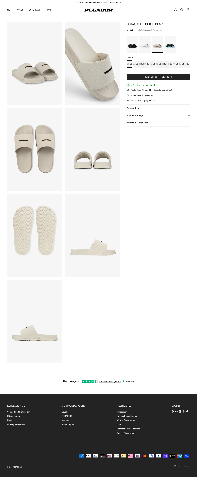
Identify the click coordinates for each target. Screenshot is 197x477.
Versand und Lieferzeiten (18, 412)
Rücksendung (13, 416)
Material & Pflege (135, 115)
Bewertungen (68, 424)
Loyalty (65, 412)
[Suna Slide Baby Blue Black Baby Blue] (170, 44)
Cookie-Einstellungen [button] (126, 433)
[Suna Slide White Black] (144, 44)
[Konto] (174, 10)
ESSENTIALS (34, 10)
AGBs (119, 424)
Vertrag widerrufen (16, 424)
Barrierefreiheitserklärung (128, 429)
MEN (9, 10)
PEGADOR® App (69, 416)
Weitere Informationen (138, 122)
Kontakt (10, 420)
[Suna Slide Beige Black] (157, 44)
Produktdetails (134, 108)
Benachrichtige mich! (158, 77)
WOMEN (20, 10)
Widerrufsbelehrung (126, 420)
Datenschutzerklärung (127, 416)
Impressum (122, 412)
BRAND (48, 10)
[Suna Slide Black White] (132, 44)
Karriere (65, 420)
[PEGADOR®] (98, 10)
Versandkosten (158, 30)
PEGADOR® (17, 467)
